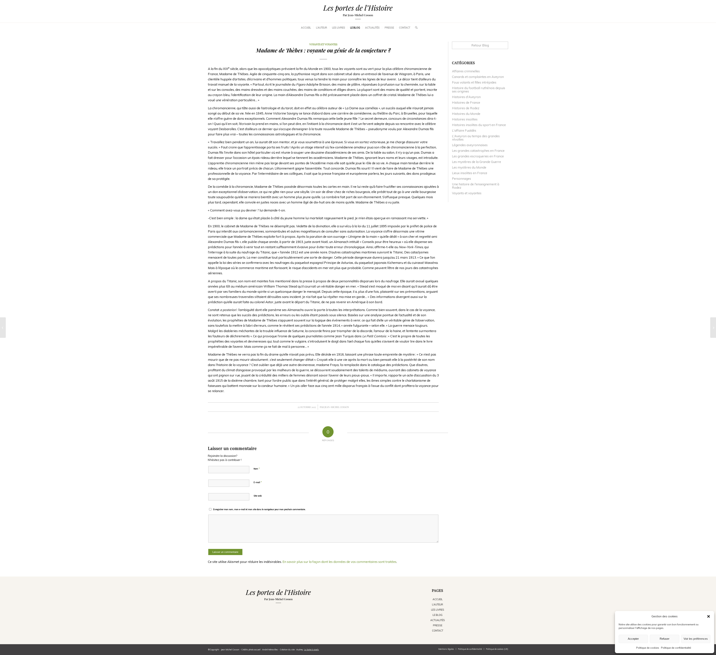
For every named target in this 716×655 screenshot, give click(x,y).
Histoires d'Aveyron (466, 97)
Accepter (633, 638)
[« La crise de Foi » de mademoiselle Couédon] (3, 327)
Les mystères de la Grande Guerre (476, 162)
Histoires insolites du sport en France (479, 125)
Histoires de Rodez (465, 108)
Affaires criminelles (466, 71)
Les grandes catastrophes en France (478, 151)
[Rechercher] (415, 27)
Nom (257, 468)
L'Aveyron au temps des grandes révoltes (476, 137)
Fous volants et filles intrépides (474, 82)
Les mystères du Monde (469, 167)
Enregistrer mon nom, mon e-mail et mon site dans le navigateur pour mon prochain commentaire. (259, 509)
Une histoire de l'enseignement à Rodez (475, 185)
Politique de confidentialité (676, 647)
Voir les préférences (696, 638)
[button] (708, 616)
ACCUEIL (438, 599)
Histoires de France (466, 102)
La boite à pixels (311, 649)
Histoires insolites (465, 119)
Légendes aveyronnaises (470, 145)
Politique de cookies (647, 647)
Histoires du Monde (466, 114)
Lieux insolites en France (469, 173)
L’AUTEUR (437, 604)
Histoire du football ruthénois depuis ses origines (478, 89)
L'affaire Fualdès (464, 130)
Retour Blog (480, 45)
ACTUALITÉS (437, 620)
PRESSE (437, 625)
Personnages (461, 178)
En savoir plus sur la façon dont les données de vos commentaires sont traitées (339, 562)
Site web (258, 495)
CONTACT (437, 630)
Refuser (664, 638)
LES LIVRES (437, 609)
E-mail (258, 482)
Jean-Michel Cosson (336, 407)
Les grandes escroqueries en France (478, 156)
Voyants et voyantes (323, 44)
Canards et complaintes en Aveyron (478, 77)
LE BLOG (437, 614)
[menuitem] (306, 27)
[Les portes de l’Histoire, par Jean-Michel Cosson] (358, 11)
